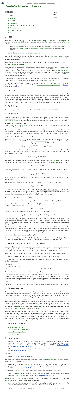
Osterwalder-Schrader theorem (18, 329)
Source (55, 391)
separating (63, 125)
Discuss (9, 391)
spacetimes (42, 100)
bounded (44, 46)
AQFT (32, 42)
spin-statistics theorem (15, 327)
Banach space (55, 160)
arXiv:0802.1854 (63, 345)
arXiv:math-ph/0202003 (23, 367)
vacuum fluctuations (12, 316)
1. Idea (10, 15)
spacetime (61, 46)
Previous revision (16, 391)
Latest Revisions (42, 3)
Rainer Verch (30, 364)
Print (51, 391)
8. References (12, 33)
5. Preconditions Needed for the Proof (21, 25)
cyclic (54, 125)
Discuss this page (51, 3)
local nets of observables (46, 40)
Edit (5, 391)
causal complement (62, 70)
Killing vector (40, 306)
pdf (39, 384)
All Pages (36, 3)
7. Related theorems (15, 30)
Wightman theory (12, 120)
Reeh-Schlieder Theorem (24, 356)
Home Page (29, 3)
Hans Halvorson (13, 373)
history (40, 389)
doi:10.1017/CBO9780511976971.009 (20, 346)
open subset (50, 46)
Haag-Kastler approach (15, 64)
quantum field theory (21, 42)
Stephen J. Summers (15, 341)
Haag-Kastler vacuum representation (41, 48)
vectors (66, 42)
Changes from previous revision (27, 391)
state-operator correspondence (48, 85)
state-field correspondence (17, 332)
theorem (31, 40)
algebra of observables (29, 46)
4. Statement (12, 23)
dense (9, 53)
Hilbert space (33, 53)
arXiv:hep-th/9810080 (47, 384)
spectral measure (41, 141)
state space (23, 53)
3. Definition (12, 20)
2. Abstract (12, 18)
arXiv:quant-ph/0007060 (46, 375)
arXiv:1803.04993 (19, 350)
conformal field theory (58, 83)
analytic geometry (11, 193)
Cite (47, 391)
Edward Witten (13, 349)
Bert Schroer (12, 383)
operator (19, 46)
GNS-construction (14, 334)
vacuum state (23, 48)
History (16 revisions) (40, 391)
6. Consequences (14, 28)
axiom (52, 57)
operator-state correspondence (15, 380)
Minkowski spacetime (53, 94)
